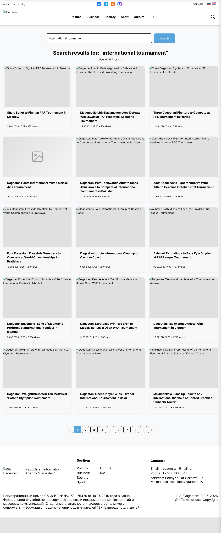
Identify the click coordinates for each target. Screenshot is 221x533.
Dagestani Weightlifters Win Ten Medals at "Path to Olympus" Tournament (37, 396)
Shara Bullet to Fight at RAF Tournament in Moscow (36, 114)
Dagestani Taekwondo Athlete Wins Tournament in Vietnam (178, 325)
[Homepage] (10, 16)
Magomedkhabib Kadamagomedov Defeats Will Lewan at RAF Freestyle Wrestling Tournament (110, 116)
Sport (125, 17)
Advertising (19, 4)
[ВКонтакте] (99, 4)
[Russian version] (209, 3)
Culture (139, 17)
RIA (152, 17)
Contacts (198, 3)
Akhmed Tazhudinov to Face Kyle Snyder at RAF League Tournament (182, 255)
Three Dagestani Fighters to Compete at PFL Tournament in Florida (181, 114)
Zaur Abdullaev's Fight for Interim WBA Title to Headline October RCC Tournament (183, 185)
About (6, 4)
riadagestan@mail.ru (176, 468)
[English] (214, 3)
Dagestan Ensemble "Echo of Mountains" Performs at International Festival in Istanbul (35, 327)
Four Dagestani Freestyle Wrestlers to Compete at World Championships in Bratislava (34, 257)
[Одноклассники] (113, 4)
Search (164, 38)
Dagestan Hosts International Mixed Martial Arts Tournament (37, 185)
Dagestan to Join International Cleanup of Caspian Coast (109, 255)
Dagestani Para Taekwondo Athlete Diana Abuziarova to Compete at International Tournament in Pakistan (109, 187)
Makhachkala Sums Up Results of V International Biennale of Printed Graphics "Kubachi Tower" (182, 398)
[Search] (213, 17)
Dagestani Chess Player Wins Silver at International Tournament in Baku (107, 396)
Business (93, 17)
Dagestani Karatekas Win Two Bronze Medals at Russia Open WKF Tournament (108, 325)
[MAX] (119, 4)
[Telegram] (106, 4)
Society (110, 17)
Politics (76, 17)
